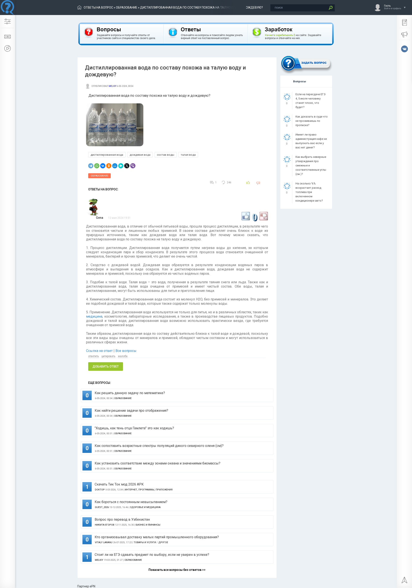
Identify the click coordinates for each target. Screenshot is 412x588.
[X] (126, 165)
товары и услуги (145, 542)
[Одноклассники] (108, 165)
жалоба (122, 356)
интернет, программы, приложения (149, 489)
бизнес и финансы (148, 524)
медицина (94, 316)
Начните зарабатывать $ (280, 35)
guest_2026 (102, 507)
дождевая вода (140, 154)
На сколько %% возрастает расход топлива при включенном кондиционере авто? (309, 192)
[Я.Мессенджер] (120, 165)
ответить (93, 356)
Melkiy (112, 86)
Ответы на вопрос (98, 7)
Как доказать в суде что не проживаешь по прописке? (311, 121)
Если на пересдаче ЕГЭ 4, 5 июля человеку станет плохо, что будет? (310, 101)
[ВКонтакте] (102, 165)
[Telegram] (90, 165)
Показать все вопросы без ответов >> (177, 569)
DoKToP (100, 489)
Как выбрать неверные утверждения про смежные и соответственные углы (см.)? (310, 165)
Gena (99, 217)
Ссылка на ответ (100, 351)
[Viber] (132, 165)
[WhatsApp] (96, 165)
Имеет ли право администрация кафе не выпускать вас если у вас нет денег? (311, 141)
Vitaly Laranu (103, 542)
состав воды (165, 154)
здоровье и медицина (145, 507)
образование (126, 7)
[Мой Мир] (114, 165)
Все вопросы (125, 351)
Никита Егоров (104, 524)
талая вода (188, 154)
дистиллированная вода (107, 154)
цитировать (108, 356)
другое (163, 542)
